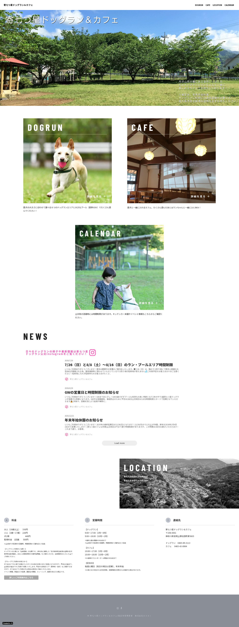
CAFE (208, 5)
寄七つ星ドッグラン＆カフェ (18, 4)
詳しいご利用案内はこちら (21, 577)
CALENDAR (229, 5)
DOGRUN (199, 5)
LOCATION (217, 5)
